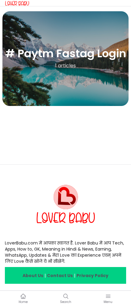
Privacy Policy (92, 276)
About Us (33, 276)
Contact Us (60, 276)
